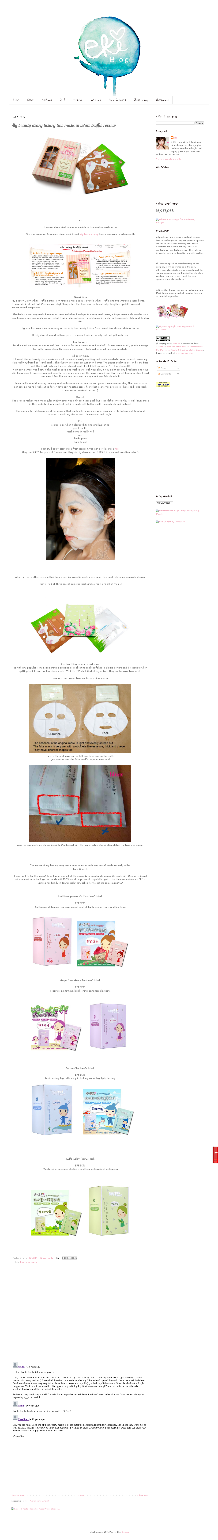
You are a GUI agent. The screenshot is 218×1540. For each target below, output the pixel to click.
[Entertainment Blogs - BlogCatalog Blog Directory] (180, 514)
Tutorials (95, 100)
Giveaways (162, 100)
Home (16, 100)
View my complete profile (168, 159)
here (117, 449)
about (30, 100)
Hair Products (117, 100)
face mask (25, 1262)
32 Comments (46, 1258)
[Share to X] (69, 1258)
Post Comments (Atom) (37, 1501)
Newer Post (18, 1495)
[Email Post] (58, 1258)
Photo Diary (141, 100)
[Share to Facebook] (72, 1258)
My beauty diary (89, 234)
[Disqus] (80, 1315)
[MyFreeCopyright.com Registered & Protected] (180, 330)
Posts (163, 368)
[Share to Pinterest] (75, 1258)
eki (175, 138)
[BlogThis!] (66, 1258)
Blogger (125, 1532)
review (34, 1262)
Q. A (62, 100)
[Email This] (63, 1258)
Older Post (142, 1495)
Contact (47, 100)
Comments (165, 374)
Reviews (77, 100)
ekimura (176, 344)
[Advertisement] (80, 1470)
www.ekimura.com (184, 353)
